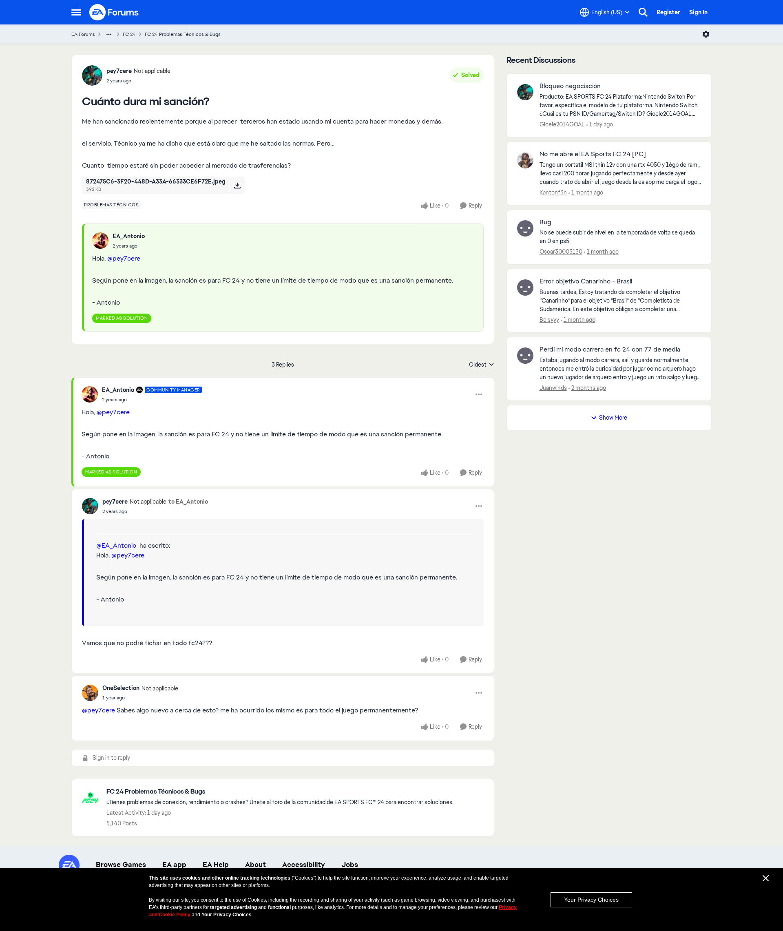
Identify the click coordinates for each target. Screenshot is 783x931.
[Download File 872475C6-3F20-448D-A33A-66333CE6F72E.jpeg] (237, 185)
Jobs (349, 864)
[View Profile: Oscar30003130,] (525, 228)
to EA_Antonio (188, 501)
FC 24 (129, 34)
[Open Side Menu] (76, 12)
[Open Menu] (706, 34)
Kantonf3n (553, 192)
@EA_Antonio (116, 545)
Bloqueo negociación (570, 86)
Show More (613, 417)
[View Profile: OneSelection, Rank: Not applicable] (90, 693)
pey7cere (119, 71)
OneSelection (120, 688)
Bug (545, 222)
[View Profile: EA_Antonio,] (100, 240)
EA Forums (83, 34)
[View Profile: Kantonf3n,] (525, 160)
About (255, 864)
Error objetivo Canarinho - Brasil (586, 281)
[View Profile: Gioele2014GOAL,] (525, 92)
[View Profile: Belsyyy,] (525, 287)
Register (668, 12)
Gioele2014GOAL (562, 124)
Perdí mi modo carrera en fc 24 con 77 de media (610, 349)
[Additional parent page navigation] (109, 34)
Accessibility (303, 864)
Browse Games (121, 864)
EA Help (216, 864)
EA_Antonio (129, 236)
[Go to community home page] (114, 12)
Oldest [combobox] (481, 365)
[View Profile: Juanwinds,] (525, 355)
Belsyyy (549, 319)
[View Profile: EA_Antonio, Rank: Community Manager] (90, 394)
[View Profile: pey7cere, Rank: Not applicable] (92, 75)
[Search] (643, 12)
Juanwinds (553, 387)
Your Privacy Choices (591, 899)
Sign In (698, 12)
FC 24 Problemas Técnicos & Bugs (183, 34)
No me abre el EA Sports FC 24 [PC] (593, 154)
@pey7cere (123, 258)
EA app (174, 864)
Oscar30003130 (561, 251)
